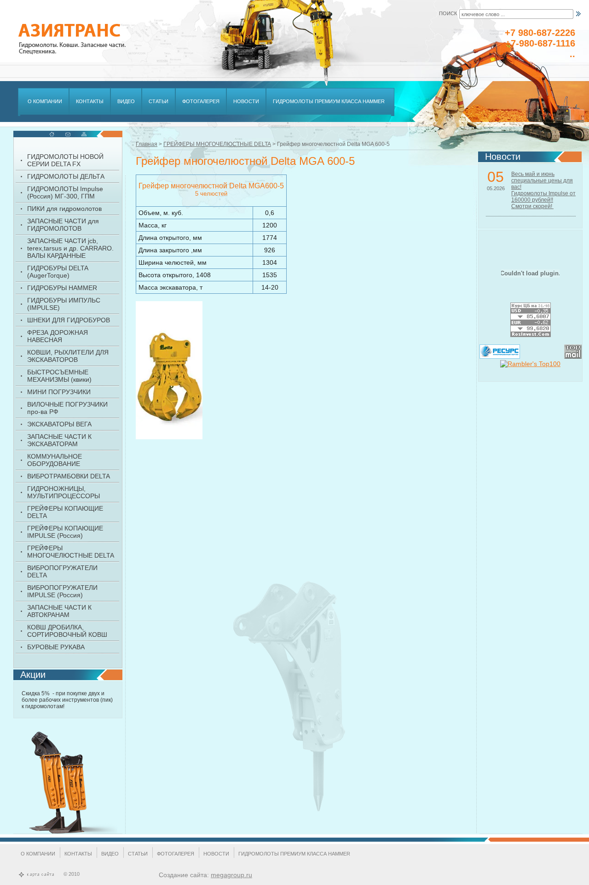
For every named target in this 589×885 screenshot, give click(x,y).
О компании (38, 853)
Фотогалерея (175, 853)
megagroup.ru (231, 875)
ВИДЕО (110, 853)
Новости (216, 853)
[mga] (169, 370)
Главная (146, 144)
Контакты (78, 853)
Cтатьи (138, 853)
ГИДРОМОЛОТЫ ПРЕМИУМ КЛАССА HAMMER (294, 853)
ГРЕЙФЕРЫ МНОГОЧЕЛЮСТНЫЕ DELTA (217, 144)
